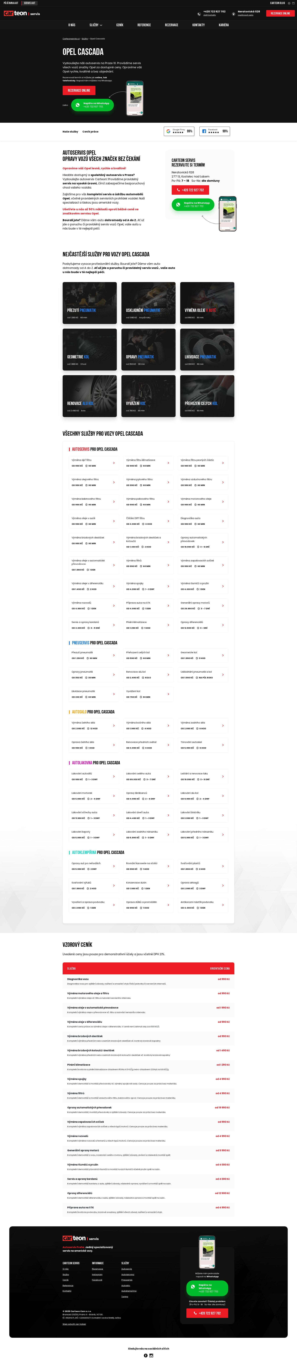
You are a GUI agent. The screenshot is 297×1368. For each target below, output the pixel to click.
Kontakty (198, 25)
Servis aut (29, 3)
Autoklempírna (128, 1290)
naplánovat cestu (245, 15)
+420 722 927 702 (96, 105)
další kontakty (209, 15)
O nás (71, 25)
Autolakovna (127, 1274)
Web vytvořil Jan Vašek (74, 1324)
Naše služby (70, 131)
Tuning (124, 1296)
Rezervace (171, 25)
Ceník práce (90, 131)
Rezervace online (280, 13)
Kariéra (224, 25)
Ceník (119, 25)
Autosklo (125, 1285)
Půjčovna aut (11, 3)
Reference (144, 25)
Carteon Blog (277, 3)
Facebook (97, 1279)
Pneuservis (126, 1279)
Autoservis (126, 1268)
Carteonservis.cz (71, 38)
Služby (94, 25)
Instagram (97, 1274)
